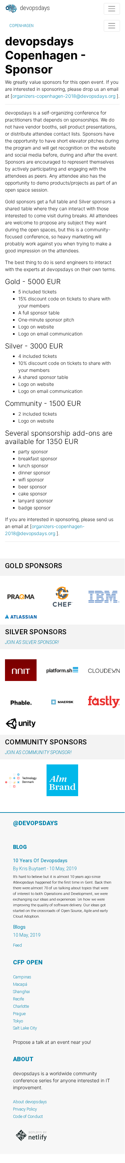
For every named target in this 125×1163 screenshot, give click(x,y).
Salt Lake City (25, 1027)
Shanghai (21, 991)
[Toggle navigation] (112, 9)
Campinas (22, 976)
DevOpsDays (34, 8)
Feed (17, 945)
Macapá (20, 984)
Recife (18, 998)
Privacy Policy (25, 1109)
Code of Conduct (28, 1116)
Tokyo (18, 1020)
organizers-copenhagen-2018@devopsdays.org (63, 96)
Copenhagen (21, 25)
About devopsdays (30, 1101)
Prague (19, 1013)
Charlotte (21, 1006)
